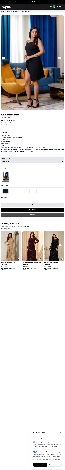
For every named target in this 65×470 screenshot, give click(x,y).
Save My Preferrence (54, 464)
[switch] (35, 442)
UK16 (40, 190)
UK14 (33, 190)
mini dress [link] (15, 11)
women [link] (8, 11)
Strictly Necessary (43, 442)
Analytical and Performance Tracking (48, 452)
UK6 (5, 190)
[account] (57, 7)
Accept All (40, 464)
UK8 (12, 190)
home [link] (2, 11)
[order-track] (60, 7)
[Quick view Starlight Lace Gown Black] (62, 259)
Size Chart (4, 197)
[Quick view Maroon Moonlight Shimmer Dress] (40, 259)
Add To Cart (32, 209)
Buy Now (32, 214)
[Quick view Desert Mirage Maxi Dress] (19, 259)
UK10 (19, 190)
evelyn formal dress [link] (25, 11)
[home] (16, 7)
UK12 (26, 190)
